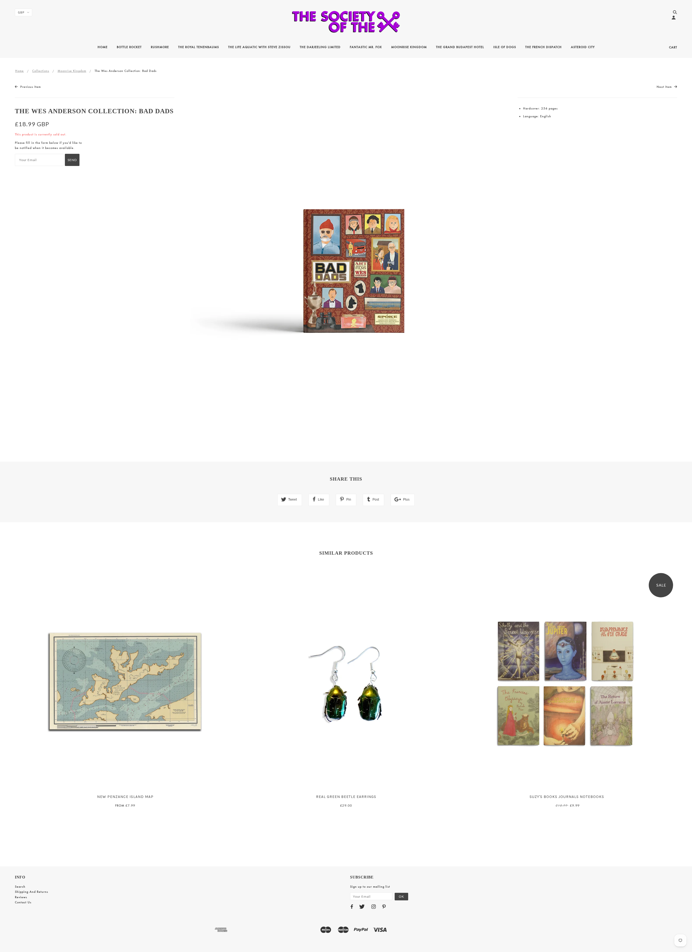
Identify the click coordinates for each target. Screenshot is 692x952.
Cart (673, 47)
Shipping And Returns (31, 892)
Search (20, 886)
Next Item (665, 87)
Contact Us (23, 902)
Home (19, 71)
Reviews (21, 897)
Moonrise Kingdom (72, 71)
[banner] (346, 21)
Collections (40, 71)
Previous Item (30, 87)
